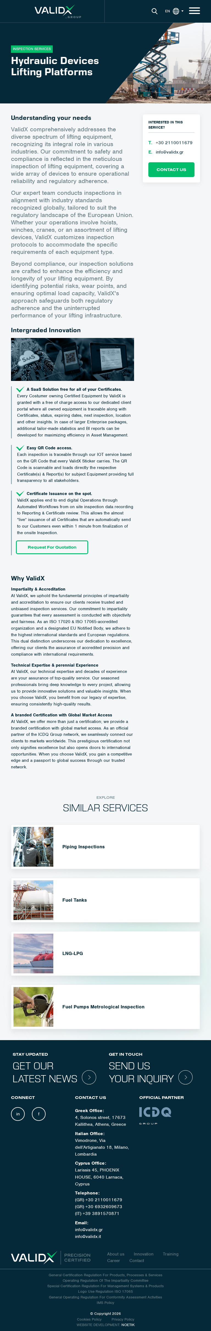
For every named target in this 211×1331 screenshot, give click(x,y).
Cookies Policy (90, 1319)
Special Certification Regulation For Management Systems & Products (105, 1286)
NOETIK (128, 1325)
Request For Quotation (52, 547)
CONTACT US (171, 169)
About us (115, 1254)
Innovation (144, 1254)
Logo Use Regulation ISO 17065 (105, 1291)
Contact (136, 1260)
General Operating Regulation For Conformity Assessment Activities (105, 1297)
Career (113, 1260)
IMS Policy (105, 1302)
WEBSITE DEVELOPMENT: (98, 1325)
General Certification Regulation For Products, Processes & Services (105, 1275)
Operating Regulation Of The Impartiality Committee (105, 1280)
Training (171, 1254)
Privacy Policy (123, 1319)
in (18, 1114)
